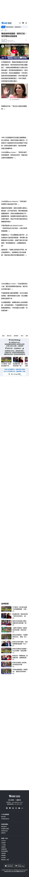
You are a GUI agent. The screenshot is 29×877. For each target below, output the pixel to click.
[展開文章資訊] (26, 40)
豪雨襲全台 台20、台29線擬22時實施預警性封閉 (17, 27)
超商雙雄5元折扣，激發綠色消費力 (14, 351)
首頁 (2, 30)
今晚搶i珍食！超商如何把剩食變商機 (14, 352)
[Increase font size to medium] (20, 23)
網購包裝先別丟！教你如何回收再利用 (14, 354)
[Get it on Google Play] (20, 865)
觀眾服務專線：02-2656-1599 (14, 804)
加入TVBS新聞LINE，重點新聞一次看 (14, 371)
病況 (22, 335)
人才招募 (3, 845)
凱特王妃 (9, 335)
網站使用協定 (4, 830)
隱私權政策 (4, 826)
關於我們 (3, 816)
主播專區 (3, 847)
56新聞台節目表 (5, 819)
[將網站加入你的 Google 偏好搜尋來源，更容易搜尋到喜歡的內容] (14, 374)
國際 (6, 30)
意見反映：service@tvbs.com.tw (14, 802)
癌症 (3, 335)
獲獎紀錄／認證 (5, 859)
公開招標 (3, 853)
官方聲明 (3, 857)
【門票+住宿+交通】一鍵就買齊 (14, 346)
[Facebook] (6, 808)
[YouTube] (19, 808)
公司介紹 (3, 840)
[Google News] (22, 808)
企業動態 (3, 842)
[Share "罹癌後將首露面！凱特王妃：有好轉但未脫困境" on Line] (23, 22)
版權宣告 (3, 833)
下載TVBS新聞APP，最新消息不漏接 (14, 369)
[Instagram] (16, 808)
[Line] (9, 808)
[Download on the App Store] (9, 865)
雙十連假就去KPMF (14, 342)
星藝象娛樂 (4, 849)
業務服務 (3, 855)
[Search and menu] (26, 22)
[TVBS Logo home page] (6, 23)
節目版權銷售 (4, 851)
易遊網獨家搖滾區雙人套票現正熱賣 (14, 344)
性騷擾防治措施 (5, 828)
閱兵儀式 (16, 335)
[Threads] (13, 808)
